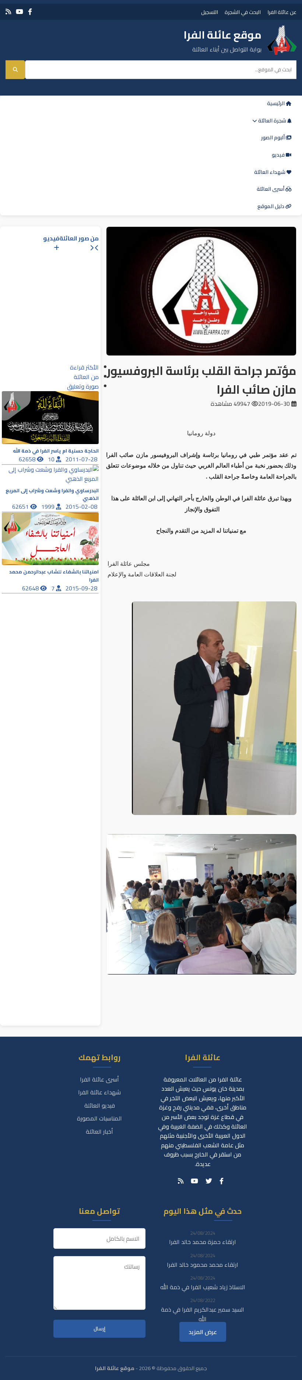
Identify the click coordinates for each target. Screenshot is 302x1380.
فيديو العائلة (99, 1105)
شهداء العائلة (270, 172)
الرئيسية (276, 103)
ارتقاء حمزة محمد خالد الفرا (202, 1241)
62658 (28, 459)
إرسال (99, 1328)
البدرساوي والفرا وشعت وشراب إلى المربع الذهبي (52, 494)
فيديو (279, 155)
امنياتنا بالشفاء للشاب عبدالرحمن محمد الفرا (54, 575)
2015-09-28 (82, 588)
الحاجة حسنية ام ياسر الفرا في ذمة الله (56, 450)
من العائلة (86, 376)
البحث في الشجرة (243, 12)
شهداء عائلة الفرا (99, 1092)
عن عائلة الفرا (281, 12)
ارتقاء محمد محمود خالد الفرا (202, 1264)
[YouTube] (19, 12)
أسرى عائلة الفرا (99, 1079)
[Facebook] (30, 12)
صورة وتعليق (83, 386)
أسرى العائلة (271, 189)
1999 (48, 506)
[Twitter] (209, 1181)
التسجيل (209, 12)
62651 (21, 506)
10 (52, 459)
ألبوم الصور (273, 137)
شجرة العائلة (272, 120)
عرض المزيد (203, 1331)
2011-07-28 (82, 459)
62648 (31, 588)
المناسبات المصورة (99, 1118)
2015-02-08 (82, 506)
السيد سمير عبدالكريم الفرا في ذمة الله (202, 1314)
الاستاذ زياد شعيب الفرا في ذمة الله (202, 1287)
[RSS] (8, 12)
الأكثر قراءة (84, 367)
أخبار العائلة (99, 1131)
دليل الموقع (271, 206)
